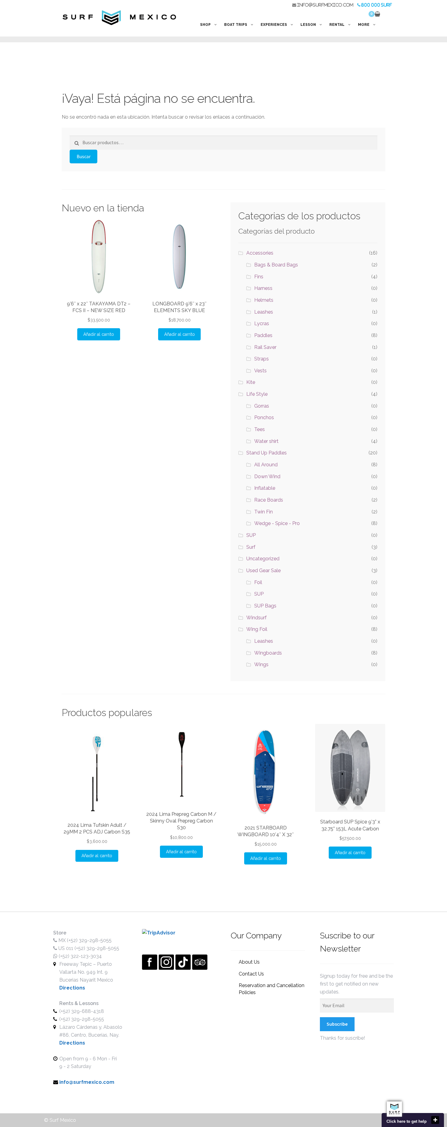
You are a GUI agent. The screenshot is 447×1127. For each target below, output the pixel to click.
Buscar (84, 156)
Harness (263, 288)
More (363, 25)
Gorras (261, 406)
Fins (258, 277)
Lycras (261, 323)
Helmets (263, 300)
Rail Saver (265, 347)
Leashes (263, 312)
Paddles (263, 335)
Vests (260, 371)
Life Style (257, 394)
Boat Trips (235, 25)
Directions (72, 988)
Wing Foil (256, 629)
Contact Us (251, 974)
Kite (250, 382)
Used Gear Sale (263, 570)
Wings (261, 664)
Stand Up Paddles (266, 453)
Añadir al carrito (98, 334)
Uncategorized (262, 559)
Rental (337, 25)
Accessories (259, 253)
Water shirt (266, 441)
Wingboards (268, 653)
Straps (261, 359)
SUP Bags (265, 606)
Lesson (308, 25)
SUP (251, 535)
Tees (259, 429)
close (435, 1120)
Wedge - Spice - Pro (277, 523)
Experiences (274, 25)
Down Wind (267, 476)
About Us (249, 962)
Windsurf (256, 618)
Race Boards (268, 500)
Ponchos (264, 417)
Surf (250, 547)
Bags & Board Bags (276, 265)
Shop (205, 25)
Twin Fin (263, 512)
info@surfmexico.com (324, 5)
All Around (266, 465)
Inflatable (264, 488)
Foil (258, 582)
